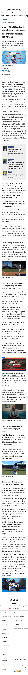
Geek (3, 654)
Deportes (4, 637)
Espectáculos (5, 650)
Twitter (3, 665)
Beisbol (4, 22)
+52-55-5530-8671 (19, 620)
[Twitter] (6, 70)
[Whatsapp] (9, 70)
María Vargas (5, 15)
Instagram (4, 669)
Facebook (4, 660)
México (14, 12)
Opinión (4, 629)
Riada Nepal (23, 15)
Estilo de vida (5, 633)
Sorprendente (6, 645)
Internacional (20, 12)
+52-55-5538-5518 (19, 616)
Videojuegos (11, 22)
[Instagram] (17, 600)
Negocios (4, 641)
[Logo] (14, 9)
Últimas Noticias (6, 12)
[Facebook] (3, 70)
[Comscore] (14, 608)
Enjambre (14, 15)
